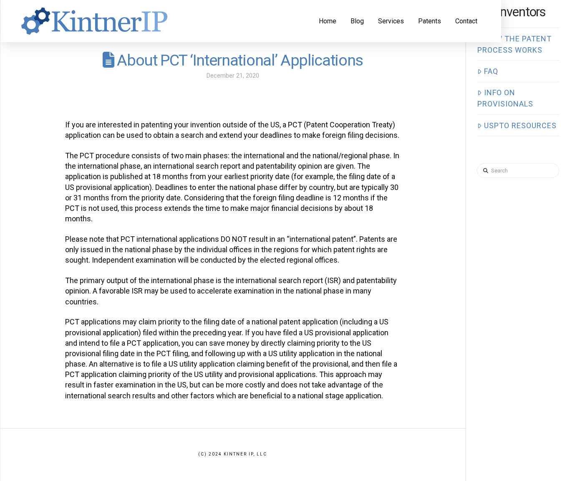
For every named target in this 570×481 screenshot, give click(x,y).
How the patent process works (514, 44)
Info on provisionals (505, 98)
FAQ (491, 71)
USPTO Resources (520, 125)
